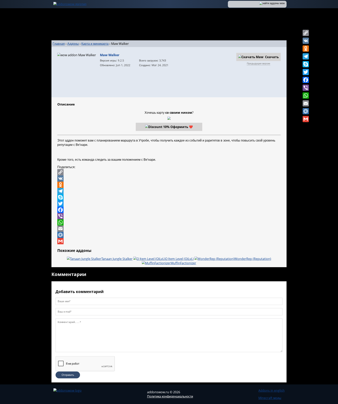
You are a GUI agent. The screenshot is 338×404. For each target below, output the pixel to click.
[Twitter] (306, 72)
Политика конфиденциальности (170, 396)
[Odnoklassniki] (306, 48)
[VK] (306, 41)
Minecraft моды (269, 398)
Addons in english (271, 390)
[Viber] (306, 88)
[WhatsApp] (306, 95)
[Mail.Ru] (306, 111)
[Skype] (306, 64)
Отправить (68, 374)
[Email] (306, 103)
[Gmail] (306, 119)
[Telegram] (306, 56)
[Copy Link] (306, 33)
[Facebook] (306, 80)
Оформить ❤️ (181, 127)
